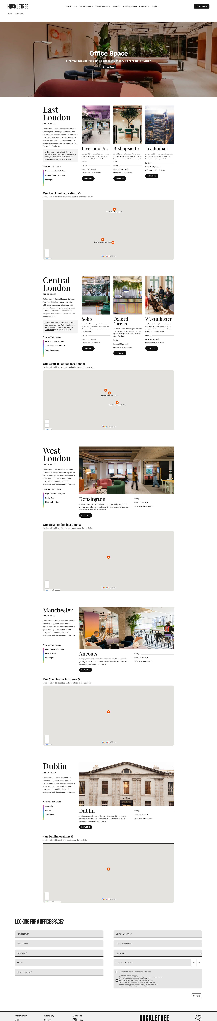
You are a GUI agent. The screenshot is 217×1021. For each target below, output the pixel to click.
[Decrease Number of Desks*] (194, 962)
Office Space (85, 6)
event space (49, 159)
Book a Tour (108, 67)
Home (10, 14)
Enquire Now (201, 6)
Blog (17, 1019)
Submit (196, 996)
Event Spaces (102, 6)
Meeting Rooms (130, 6)
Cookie (141, 986)
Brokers (47, 1019)
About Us (143, 6)
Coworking (70, 6)
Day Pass (116, 6)
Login (154, 6)
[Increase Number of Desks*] (199, 962)
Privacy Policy (133, 986)
